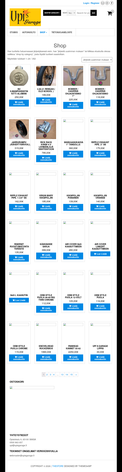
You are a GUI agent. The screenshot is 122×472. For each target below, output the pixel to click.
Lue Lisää (102, 253)
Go (93, 12)
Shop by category (51, 13)
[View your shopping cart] (109, 14)
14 (67, 374)
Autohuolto (28, 32)
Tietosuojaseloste (61, 32)
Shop (43, 32)
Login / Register (91, 2)
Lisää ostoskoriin (19, 103)
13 (62, 374)
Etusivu (14, 32)
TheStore (57, 466)
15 (71, 374)
